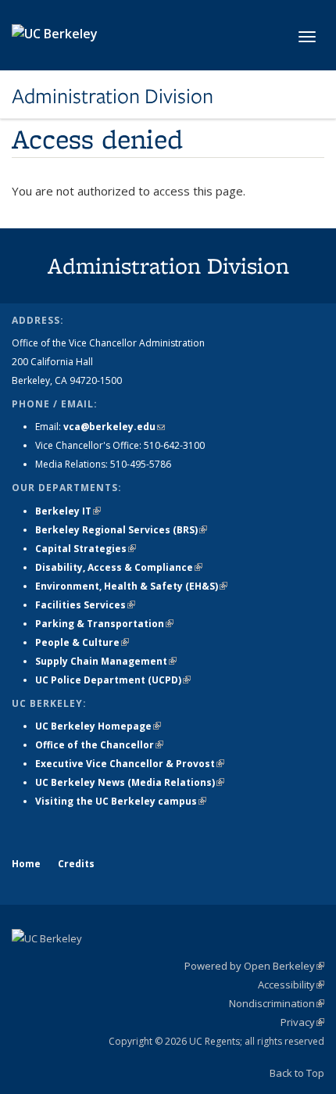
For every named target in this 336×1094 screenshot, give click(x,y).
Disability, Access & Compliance (118, 567)
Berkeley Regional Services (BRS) (121, 529)
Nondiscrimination (276, 1003)
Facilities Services (85, 605)
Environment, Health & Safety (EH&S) (131, 586)
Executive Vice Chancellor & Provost (129, 763)
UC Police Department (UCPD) (113, 680)
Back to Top (297, 1073)
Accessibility (291, 984)
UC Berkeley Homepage (98, 726)
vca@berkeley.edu (114, 426)
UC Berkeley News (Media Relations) (129, 782)
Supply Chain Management (106, 661)
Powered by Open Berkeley (254, 966)
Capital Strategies (85, 548)
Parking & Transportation (104, 623)
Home (26, 863)
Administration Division (112, 96)
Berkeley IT (68, 511)
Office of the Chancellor (99, 744)
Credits (76, 863)
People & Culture (82, 642)
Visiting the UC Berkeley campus (120, 801)
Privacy (302, 1022)
